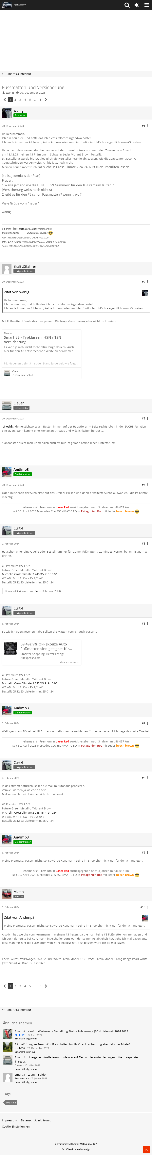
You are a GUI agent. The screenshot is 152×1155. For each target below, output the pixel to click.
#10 (142, 907)
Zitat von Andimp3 (19, 917)
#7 (143, 723)
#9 (143, 852)
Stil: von (76, 1149)
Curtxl (38, 591)
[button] (127, 5)
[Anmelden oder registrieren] (137, 5)
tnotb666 (20, 1048)
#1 (143, 126)
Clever (15, 371)
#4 (143, 485)
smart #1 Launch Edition (31, 1074)
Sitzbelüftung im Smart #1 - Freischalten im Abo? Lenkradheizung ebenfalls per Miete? (72, 1044)
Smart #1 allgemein (26, 1038)
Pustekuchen (22, 1078)
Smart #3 (11, 1102)
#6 (143, 623)
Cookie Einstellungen (16, 1126)
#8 (143, 778)
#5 (143, 543)
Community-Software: (76, 1144)
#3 (143, 418)
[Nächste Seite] (46, 100)
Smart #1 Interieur (25, 1051)
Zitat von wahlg (16, 292)
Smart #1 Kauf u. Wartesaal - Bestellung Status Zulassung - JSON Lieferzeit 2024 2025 (71, 1031)
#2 (143, 282)
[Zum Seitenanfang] (146, 1149)
